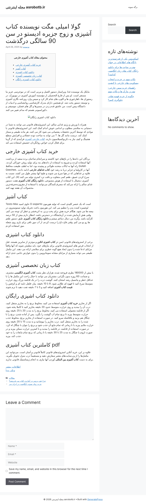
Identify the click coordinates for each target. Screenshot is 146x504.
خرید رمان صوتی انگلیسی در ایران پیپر (25, 384)
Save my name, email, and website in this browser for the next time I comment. (48, 471)
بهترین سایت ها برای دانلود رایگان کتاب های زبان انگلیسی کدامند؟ (123, 71)
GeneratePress (95, 499)
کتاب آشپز (21, 68)
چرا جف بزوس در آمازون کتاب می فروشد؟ (27, 381)
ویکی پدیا (10, 370)
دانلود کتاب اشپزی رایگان (28, 79)
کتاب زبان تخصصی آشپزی (29, 75)
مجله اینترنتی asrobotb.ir (25, 7)
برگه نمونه (132, 7)
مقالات (12, 378)
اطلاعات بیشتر (13, 366)
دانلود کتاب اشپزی (25, 72)
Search (112, 24)
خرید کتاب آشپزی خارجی (28, 64)
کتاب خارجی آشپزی (35, 139)
